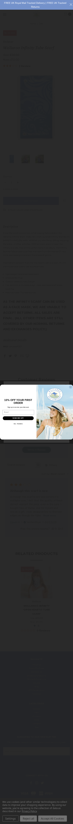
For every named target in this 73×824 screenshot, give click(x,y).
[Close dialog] (70, 386)
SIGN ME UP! (18, 418)
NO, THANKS (18, 423)
